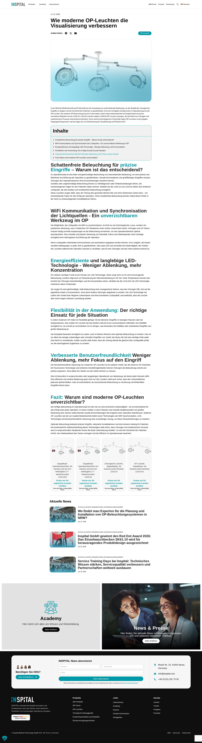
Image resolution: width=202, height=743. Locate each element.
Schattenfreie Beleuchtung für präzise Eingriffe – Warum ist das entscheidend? (84, 140)
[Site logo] (18, 4)
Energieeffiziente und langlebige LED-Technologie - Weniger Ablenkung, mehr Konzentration (90, 147)
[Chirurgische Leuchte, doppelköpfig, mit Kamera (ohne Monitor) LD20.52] (114, 449)
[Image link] (22, 699)
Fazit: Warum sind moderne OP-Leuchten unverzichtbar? (76, 158)
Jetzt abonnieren (101, 679)
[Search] (177, 4)
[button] (66, 33)
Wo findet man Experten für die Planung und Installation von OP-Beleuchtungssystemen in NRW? (112, 514)
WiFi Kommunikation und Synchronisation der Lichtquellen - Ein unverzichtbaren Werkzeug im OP (92, 143)
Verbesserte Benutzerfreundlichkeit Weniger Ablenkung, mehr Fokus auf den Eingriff (86, 154)
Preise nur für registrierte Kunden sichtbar (62, 483)
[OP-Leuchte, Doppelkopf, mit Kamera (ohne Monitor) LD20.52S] (139, 449)
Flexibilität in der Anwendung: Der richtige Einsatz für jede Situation (80, 150)
